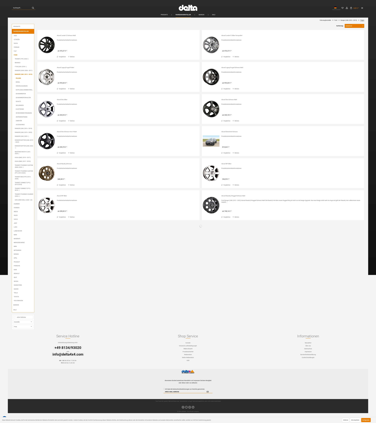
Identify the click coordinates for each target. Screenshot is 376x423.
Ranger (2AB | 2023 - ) (22, 136)
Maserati (17, 238)
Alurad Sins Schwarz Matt (229, 99)
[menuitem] (23, 8)
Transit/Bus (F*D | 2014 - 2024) (23, 177)
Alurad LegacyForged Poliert (65, 67)
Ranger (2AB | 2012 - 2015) (23, 74)
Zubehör (19, 121)
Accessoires (20, 124)
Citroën (16, 39)
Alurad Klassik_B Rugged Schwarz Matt (233, 196)
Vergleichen (62, 56)
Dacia (16, 43)
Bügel (18, 82)
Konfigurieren (366, 420)
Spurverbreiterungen (24, 113)
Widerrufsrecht (188, 348)
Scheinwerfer (21, 93)
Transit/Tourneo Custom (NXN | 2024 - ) (24, 166)
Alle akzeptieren (355, 420)
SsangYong (18, 285)
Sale (15, 310)
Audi (15, 35)
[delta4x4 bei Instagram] (189, 407)
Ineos (16, 211)
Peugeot (17, 262)
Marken (16, 305)
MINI (15, 246)
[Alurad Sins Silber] (46, 109)
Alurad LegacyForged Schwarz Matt (232, 67)
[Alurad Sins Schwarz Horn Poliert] (46, 141)
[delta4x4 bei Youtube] (186, 407)
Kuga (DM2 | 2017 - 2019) (23, 161)
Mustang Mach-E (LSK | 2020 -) (22, 152)
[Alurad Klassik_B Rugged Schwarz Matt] (211, 205)
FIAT (15, 51)
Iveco (16, 219)
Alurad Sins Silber (62, 99)
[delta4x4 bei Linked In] (193, 407)
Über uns (308, 346)
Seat (15, 277)
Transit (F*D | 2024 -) (21, 59)
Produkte (16, 26)
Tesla (16, 293)
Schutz (18, 101)
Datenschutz (308, 348)
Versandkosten (184, 401)
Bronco (17, 62)
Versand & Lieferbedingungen (188, 346)
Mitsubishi (17, 250)
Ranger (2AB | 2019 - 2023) (23, 132)
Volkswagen (18, 300)
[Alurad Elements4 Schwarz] (211, 141)
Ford (15, 55)
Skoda (16, 281)
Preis (15, 326)
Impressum (308, 351)
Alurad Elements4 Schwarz (229, 131)
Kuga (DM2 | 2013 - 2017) (23, 157)
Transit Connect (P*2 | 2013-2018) (22, 183)
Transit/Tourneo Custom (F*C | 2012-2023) (24, 172)
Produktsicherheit (188, 351)
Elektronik (20, 109)
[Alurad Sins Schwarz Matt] (211, 109)
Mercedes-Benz (19, 242)
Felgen (18, 78)
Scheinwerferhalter (23, 97)
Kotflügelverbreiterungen (25, 90)
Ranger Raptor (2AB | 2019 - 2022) (24, 141)
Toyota (16, 296)
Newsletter (308, 343)
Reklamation (188, 354)
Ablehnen (345, 420)
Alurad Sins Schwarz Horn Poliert (67, 131)
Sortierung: (339, 26)
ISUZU (16, 215)
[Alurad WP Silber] (211, 173)
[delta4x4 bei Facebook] (183, 407)
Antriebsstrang (21, 117)
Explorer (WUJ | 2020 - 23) (23, 200)
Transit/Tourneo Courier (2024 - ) (24, 195)
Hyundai (16, 207)
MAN (15, 234)
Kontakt (188, 343)
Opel (15, 258)
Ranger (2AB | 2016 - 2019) (23, 128)
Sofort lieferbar (21, 317)
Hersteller (17, 322)
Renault (17, 273)
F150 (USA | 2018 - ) (21, 66)
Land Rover (18, 231)
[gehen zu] (362, 8)
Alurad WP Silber (226, 164)
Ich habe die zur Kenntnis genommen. (185, 389)
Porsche (17, 265)
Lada (15, 227)
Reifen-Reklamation (188, 357)
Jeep (15, 223)
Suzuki (16, 289)
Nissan (16, 254)
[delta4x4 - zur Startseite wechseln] (188, 8)
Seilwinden (20, 105)
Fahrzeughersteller (21, 31)
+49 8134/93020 (68, 347)
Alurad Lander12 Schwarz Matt (66, 35)
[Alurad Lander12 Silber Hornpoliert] (211, 45)
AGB (188, 360)
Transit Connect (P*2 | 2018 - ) (22, 189)
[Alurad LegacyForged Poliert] (46, 77)
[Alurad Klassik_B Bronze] (46, 173)
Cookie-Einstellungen (308, 357)
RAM (15, 269)
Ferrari (16, 47)
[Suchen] (33, 8)
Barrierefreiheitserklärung (308, 354)
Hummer (17, 204)
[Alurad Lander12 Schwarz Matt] (46, 45)
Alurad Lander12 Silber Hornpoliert (231, 35)
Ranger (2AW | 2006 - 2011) (23, 70)
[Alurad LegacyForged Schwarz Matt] (211, 77)
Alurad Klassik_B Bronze (64, 164)
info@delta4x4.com (67, 354)
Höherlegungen (22, 86)
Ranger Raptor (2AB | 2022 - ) (24, 147)
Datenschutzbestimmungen (181, 389)
